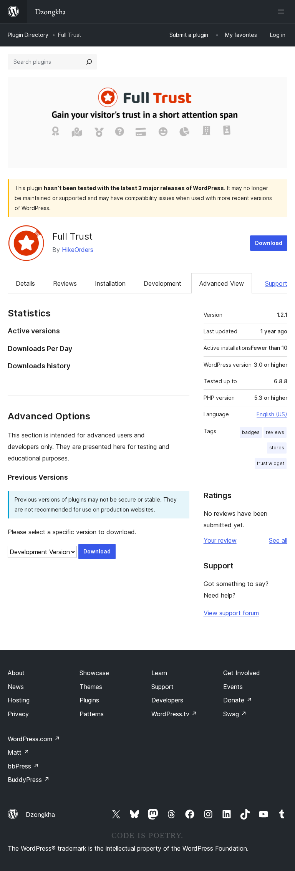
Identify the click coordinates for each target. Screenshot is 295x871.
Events (233, 687)
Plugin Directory (28, 34)
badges (251, 432)
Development (162, 283)
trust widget (270, 463)
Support (276, 283)
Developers (167, 700)
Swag (235, 714)
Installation (110, 283)
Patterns (92, 714)
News (16, 687)
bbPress (23, 766)
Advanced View (221, 283)
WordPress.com (34, 739)
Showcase (94, 673)
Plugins (89, 700)
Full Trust (72, 236)
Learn (159, 673)
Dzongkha (40, 814)
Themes (91, 687)
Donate (237, 700)
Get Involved (241, 673)
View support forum (231, 613)
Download (268, 243)
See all (278, 540)
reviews (275, 432)
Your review (220, 540)
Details (25, 283)
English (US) (272, 414)
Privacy (18, 714)
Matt (18, 752)
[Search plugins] (89, 62)
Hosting (19, 700)
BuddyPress (29, 779)
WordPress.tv (174, 714)
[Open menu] (282, 11)
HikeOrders (77, 249)
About (16, 673)
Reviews (65, 283)
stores (276, 447)
